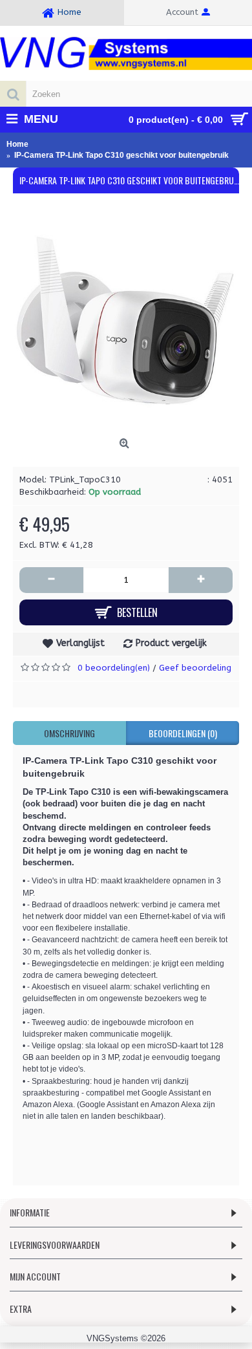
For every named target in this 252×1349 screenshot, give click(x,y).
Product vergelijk (171, 643)
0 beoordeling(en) (114, 668)
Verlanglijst (80, 643)
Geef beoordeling (195, 668)
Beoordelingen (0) (183, 733)
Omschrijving (69, 733)
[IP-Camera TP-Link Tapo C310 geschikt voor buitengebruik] (126, 319)
